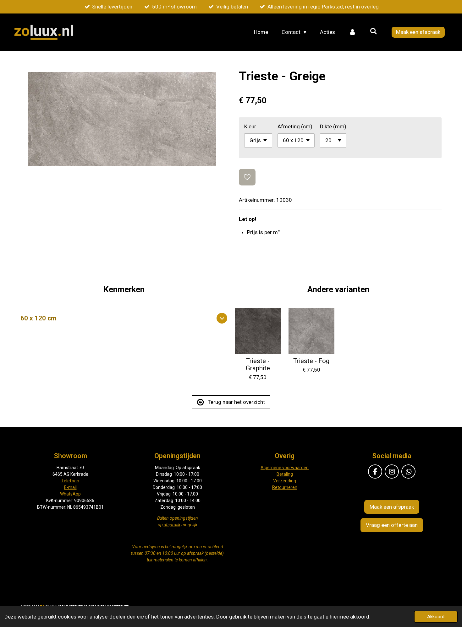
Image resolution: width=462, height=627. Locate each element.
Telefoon (70, 480)
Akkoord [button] (435, 616)
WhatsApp (70, 493)
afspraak (172, 524)
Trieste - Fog (311, 361)
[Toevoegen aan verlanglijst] (247, 177)
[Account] (352, 32)
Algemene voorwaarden (285, 467)
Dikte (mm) (333, 126)
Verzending (284, 480)
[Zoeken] (373, 31)
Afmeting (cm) (295, 126)
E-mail (70, 487)
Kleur (250, 126)
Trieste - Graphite (258, 364)
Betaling (285, 474)
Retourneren (284, 487)
